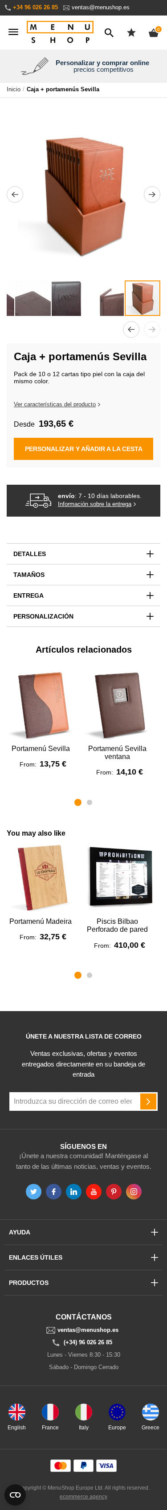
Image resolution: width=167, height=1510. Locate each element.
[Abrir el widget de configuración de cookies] (15, 1495)
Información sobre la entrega (94, 504)
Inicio (13, 89)
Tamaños (29, 574)
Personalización (43, 616)
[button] (15, 194)
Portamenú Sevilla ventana (117, 752)
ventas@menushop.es (101, 7)
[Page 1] (77, 802)
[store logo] (60, 32)
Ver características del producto (55, 404)
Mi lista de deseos (131, 32)
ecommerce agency (83, 1497)
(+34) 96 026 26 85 (88, 1342)
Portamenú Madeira (40, 921)
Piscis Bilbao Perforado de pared (117, 925)
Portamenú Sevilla (41, 748)
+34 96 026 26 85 (35, 7)
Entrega (28, 595)
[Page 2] (89, 802)
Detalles (29, 553)
